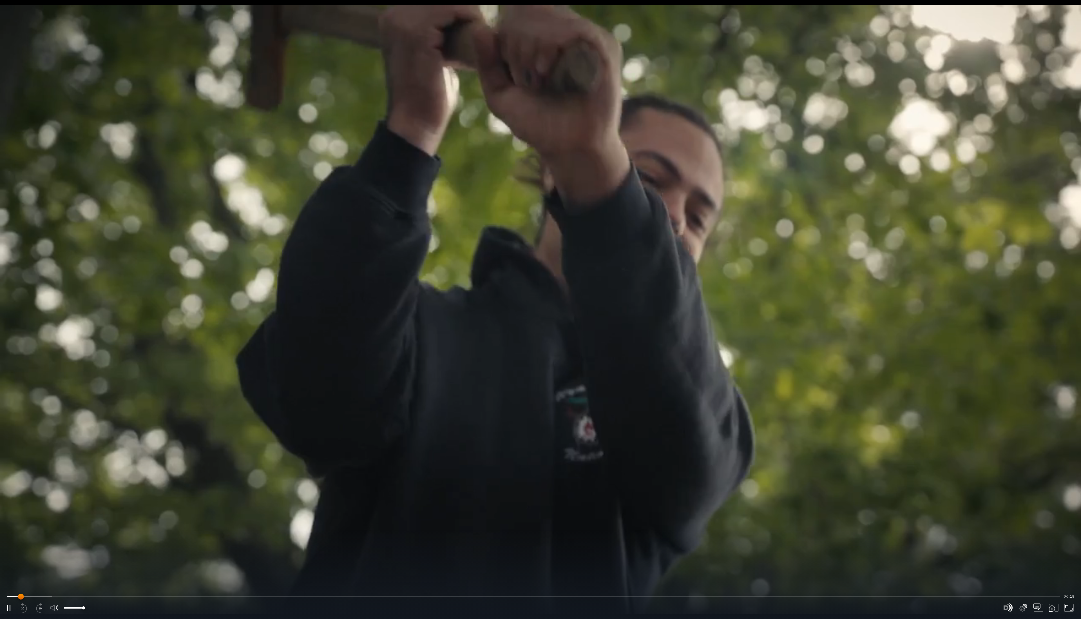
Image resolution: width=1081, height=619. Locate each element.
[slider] (533, 596)
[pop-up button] (1023, 607)
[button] (540, 309)
